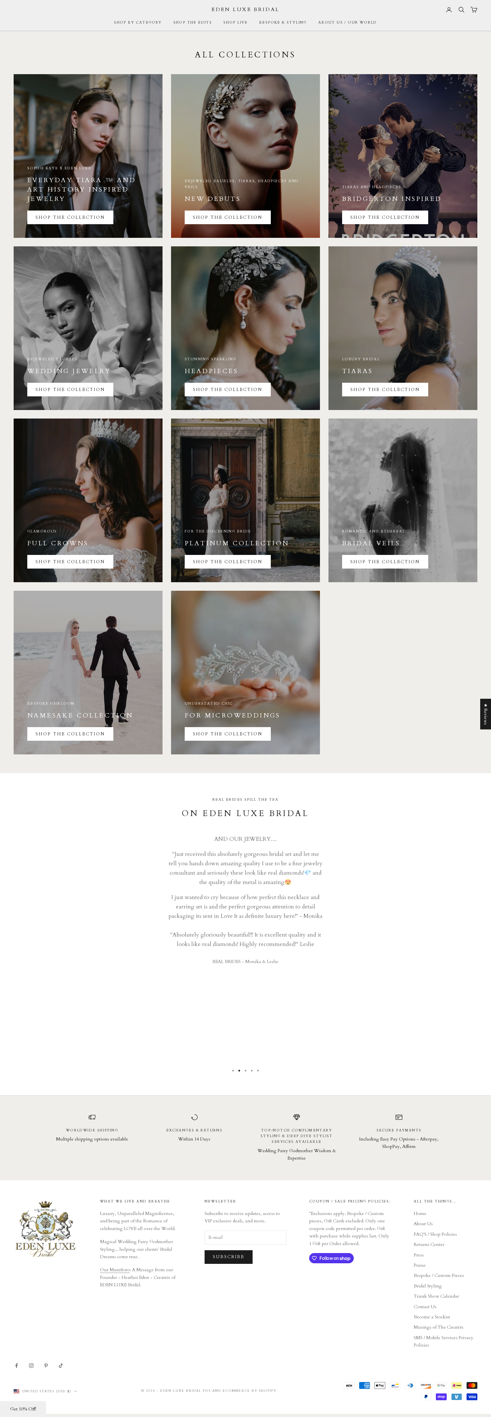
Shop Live (235, 22)
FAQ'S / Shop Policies (435, 1234)
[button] (23, 1409)
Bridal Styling (428, 1286)
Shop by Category (138, 22)
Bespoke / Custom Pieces (439, 1275)
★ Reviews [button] (485, 714)
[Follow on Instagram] (31, 1365)
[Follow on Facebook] (16, 1365)
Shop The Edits (192, 22)
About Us (423, 1224)
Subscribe (228, 1257)
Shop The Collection (70, 217)
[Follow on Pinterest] (46, 1365)
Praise (420, 1265)
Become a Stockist (432, 1317)
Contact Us (425, 1307)
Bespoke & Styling (283, 22)
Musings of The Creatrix (438, 1327)
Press (419, 1255)
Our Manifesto (115, 1270)
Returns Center (429, 1244)
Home (420, 1213)
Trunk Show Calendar (436, 1296)
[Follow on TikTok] (61, 1365)
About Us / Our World (347, 22)
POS (207, 1391)
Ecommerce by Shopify (250, 1391)
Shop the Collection (228, 217)
